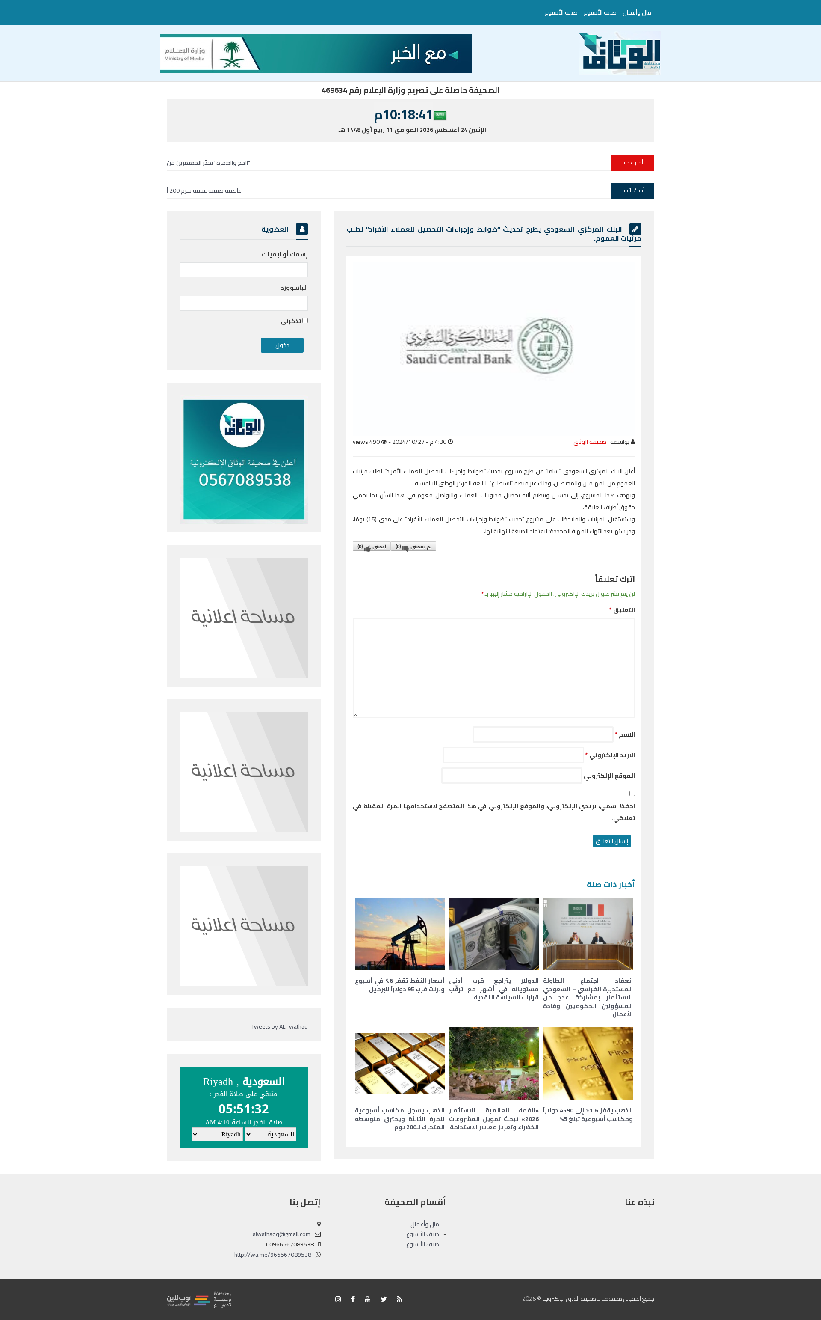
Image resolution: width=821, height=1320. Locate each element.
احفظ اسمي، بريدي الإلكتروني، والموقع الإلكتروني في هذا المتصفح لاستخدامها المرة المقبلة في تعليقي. (494, 812)
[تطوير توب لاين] (199, 1299)
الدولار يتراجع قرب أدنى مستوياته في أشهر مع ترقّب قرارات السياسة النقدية (494, 989)
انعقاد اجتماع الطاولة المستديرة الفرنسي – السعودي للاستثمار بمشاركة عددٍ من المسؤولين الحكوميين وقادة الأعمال (588, 997)
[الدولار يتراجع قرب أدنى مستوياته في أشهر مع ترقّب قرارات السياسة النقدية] (494, 934)
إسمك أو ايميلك (285, 254)
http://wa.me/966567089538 (272, 1254)
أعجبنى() (371, 546)
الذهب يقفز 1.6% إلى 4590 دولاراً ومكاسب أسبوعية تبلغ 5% (588, 1114)
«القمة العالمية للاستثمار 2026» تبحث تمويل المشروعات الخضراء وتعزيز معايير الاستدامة (494, 1119)
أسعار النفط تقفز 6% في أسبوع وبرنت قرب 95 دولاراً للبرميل (400, 985)
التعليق (622, 609)
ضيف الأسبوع (600, 12)
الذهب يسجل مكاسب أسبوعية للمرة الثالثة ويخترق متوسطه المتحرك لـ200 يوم (400, 1119)
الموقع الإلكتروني (609, 775)
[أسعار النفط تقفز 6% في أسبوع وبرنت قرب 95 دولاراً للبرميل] (400, 934)
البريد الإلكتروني (610, 755)
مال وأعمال (637, 12)
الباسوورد (294, 287)
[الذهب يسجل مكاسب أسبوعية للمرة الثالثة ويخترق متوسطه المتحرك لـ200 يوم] (400, 1063)
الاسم (625, 734)
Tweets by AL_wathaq (279, 1026)
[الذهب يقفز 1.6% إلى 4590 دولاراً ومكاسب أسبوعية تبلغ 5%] (588, 1063)
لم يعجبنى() (413, 546)
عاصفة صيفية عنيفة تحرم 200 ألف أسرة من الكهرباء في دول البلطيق (224, 190)
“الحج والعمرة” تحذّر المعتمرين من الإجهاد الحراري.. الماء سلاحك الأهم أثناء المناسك (215, 162)
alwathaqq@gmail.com (281, 1234)
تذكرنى (291, 321)
